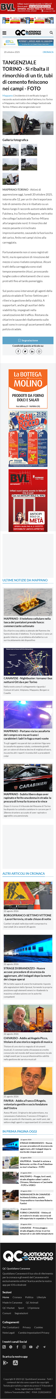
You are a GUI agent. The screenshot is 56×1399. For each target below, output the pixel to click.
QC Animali (32, 1302)
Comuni (6, 1313)
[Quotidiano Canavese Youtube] (30, 1346)
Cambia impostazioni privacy (33, 1332)
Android (21, 1284)
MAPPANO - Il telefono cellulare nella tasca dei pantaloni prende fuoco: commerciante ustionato (27, 622)
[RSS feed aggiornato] (4, 1346)
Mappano (7, 95)
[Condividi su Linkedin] (32, 351)
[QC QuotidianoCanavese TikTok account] (37, 1346)
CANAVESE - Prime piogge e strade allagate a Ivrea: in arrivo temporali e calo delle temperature (36, 1230)
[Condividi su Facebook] (18, 351)
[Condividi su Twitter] (25, 351)
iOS (13, 1284)
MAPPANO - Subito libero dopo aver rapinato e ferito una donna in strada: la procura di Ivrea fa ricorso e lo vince (27, 797)
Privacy (27, 1327)
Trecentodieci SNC (21, 1392)
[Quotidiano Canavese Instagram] (24, 1346)
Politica (29, 1297)
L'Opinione (33, 1307)
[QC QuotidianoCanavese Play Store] (5, 1363)
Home (5, 1297)
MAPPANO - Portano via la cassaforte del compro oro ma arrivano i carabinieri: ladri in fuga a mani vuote (27, 734)
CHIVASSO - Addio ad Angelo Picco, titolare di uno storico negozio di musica (28, 1039)
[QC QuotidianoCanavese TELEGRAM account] (44, 1346)
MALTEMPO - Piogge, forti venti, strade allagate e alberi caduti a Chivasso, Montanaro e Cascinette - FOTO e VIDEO (36, 1180)
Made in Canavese (12, 1302)
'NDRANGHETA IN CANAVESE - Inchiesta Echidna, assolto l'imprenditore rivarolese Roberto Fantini (36, 1198)
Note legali (8, 1332)
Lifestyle (41, 1297)
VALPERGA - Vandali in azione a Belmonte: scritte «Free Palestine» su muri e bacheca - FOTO (36, 1164)
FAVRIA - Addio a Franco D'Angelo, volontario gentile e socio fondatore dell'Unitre (26, 1104)
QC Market (8, 1307)
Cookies (38, 1327)
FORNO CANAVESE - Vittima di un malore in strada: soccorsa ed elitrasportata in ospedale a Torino (36, 1215)
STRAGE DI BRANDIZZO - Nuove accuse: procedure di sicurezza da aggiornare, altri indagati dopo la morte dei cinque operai (27, 973)
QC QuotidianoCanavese (33, 1379)
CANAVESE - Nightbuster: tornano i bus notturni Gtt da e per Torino (28, 679)
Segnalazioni (21, 1313)
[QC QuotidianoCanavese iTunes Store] (15, 1363)
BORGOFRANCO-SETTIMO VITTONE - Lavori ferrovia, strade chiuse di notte (27, 917)
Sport (21, 1307)
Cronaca (48, 52)
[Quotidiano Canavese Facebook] (17, 1346)
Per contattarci (10, 1327)
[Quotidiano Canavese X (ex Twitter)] (10, 1346)
